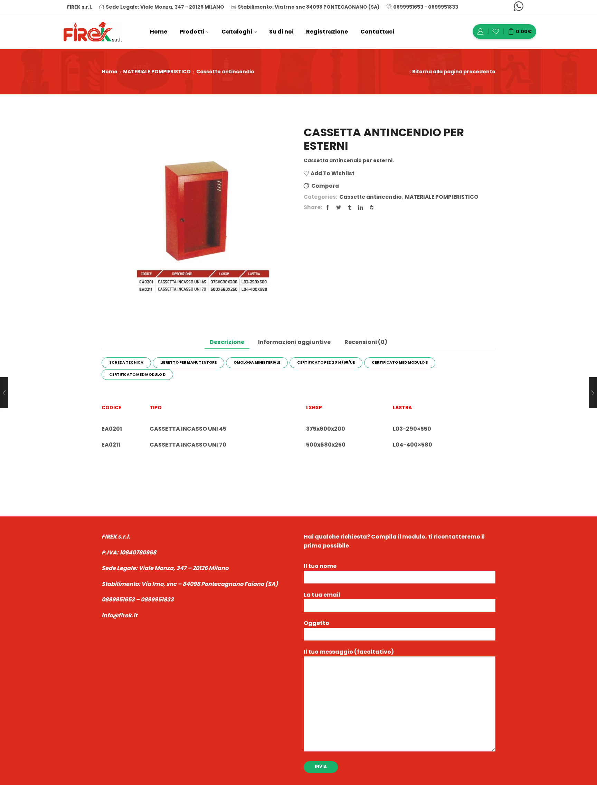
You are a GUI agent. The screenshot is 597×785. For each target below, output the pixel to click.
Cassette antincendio (225, 71)
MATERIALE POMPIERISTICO (157, 71)
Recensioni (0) (365, 342)
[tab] (227, 342)
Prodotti (192, 32)
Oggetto (316, 623)
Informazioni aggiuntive (294, 342)
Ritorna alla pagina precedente (453, 71)
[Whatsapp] (518, 7)
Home (158, 32)
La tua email (322, 595)
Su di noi (281, 32)
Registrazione (327, 32)
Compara (325, 185)
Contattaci (377, 32)
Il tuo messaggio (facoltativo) (349, 652)
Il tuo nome (320, 566)
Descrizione (227, 342)
